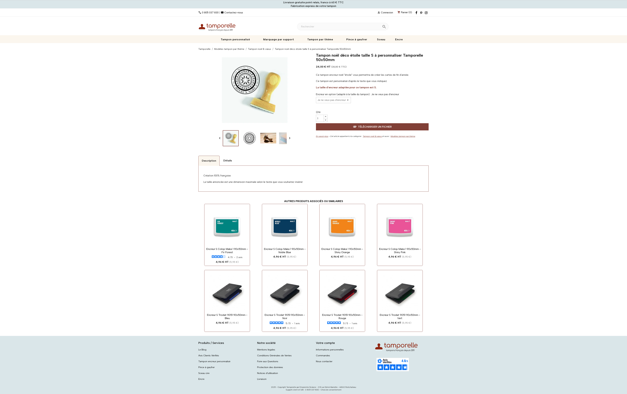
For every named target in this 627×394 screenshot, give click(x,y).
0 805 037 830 (210, 12)
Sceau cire (203, 373)
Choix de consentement (331, 390)
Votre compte (325, 343)
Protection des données (270, 367)
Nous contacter (324, 361)
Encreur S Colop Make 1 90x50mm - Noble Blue (285, 250)
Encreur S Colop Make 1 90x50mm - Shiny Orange (342, 250)
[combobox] (343, 26)
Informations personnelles (330, 349)
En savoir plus (322, 136)
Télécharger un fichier (372, 127)
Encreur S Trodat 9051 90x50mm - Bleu (227, 316)
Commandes (323, 355)
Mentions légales (266, 349)
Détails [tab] (227, 160)
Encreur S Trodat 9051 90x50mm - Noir (285, 316)
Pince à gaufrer (206, 367)
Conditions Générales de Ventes (274, 355)
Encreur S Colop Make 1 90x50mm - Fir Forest (227, 250)
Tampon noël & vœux (372, 136)
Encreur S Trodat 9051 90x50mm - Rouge (342, 316)
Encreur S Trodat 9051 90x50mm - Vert (400, 316)
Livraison (261, 379)
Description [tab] (209, 160)
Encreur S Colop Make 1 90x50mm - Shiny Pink (400, 250)
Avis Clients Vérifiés (208, 355)
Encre (201, 379)
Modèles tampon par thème (403, 136)
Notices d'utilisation (267, 373)
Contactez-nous (233, 12)
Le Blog (202, 349)
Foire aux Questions (267, 361)
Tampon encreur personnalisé (214, 361)
